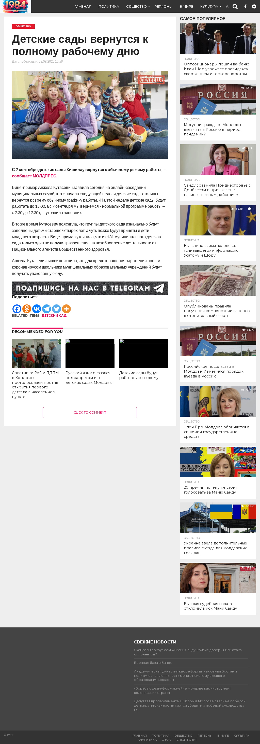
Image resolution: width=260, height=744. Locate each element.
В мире (186, 6)
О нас (166, 739)
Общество (136, 6)
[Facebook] (16, 306)
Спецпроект (186, 739)
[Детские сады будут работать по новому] (143, 342)
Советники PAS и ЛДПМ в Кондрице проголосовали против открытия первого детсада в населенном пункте (35, 385)
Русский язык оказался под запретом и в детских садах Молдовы (89, 378)
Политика (109, 6)
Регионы (164, 6)
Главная (83, 6)
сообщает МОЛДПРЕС (34, 175)
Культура (209, 6)
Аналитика (147, 739)
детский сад (54, 315)
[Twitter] (56, 306)
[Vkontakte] (36, 306)
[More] (66, 306)
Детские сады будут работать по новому (138, 375)
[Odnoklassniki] (26, 306)
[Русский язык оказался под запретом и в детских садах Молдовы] (90, 342)
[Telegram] (46, 306)
